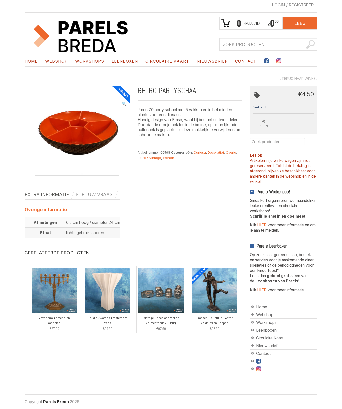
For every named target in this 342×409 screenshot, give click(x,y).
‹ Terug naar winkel (298, 78)
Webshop (56, 61)
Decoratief (216, 152)
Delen (263, 126)
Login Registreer (293, 4)
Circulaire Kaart (167, 61)
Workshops (89, 61)
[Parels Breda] (81, 35)
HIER (262, 224)
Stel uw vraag (94, 194)
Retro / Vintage (149, 158)
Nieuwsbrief (212, 61)
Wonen (168, 158)
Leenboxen (125, 61)
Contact (245, 61)
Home (31, 61)
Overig (231, 152)
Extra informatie (47, 194)
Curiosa (200, 152)
